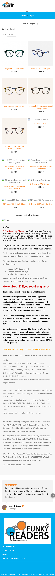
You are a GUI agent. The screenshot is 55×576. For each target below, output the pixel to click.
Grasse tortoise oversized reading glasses (14, 147)
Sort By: (5, 29)
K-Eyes (31, 15)
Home (23, 15)
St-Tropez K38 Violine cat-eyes (40, 204)
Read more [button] (10, 497)
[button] (2, 495)
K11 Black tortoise (40, 123)
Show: (4, 34)
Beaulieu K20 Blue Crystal (40, 68)
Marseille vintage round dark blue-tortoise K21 (41, 167)
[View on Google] (4, 507)
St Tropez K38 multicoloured (40, 184)
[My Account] (47, 4)
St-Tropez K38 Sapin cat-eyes (14, 204)
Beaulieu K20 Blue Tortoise (14, 106)
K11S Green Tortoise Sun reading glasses (14, 167)
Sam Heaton (49, 574)
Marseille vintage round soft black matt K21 (14, 187)
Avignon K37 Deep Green (14, 68)
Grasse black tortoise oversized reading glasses (41, 107)
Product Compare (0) (30, 23)
